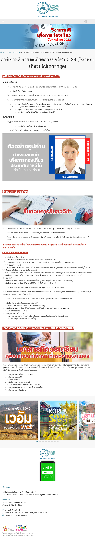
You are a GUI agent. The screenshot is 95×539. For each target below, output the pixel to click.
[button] (37, 441)
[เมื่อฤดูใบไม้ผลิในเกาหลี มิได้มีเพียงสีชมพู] (59, 439)
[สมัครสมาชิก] (90, 20)
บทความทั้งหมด (14, 52)
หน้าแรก (3, 52)
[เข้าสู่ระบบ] (86, 21)
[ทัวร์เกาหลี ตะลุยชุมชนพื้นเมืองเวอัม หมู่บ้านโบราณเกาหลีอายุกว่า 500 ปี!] (20, 439)
